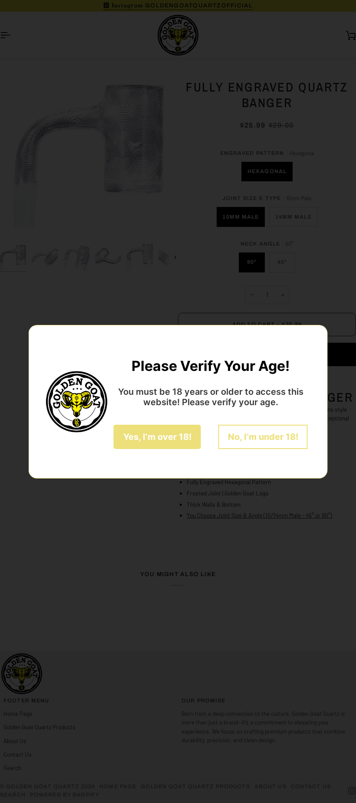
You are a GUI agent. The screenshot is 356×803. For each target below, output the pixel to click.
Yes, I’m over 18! (157, 437)
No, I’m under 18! (263, 437)
